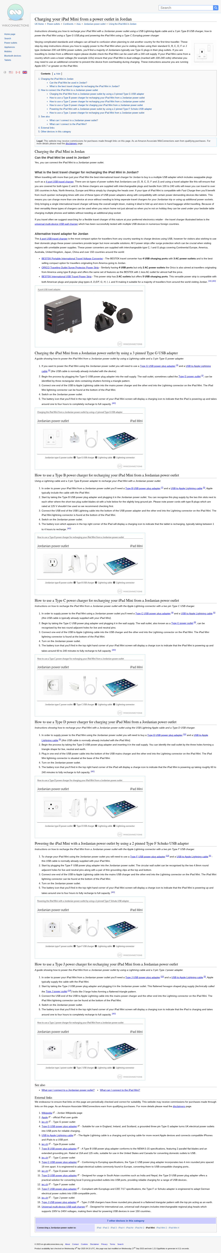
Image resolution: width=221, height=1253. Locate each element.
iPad (99, 1228)
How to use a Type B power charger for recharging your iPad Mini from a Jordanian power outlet (97, 97)
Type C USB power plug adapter (153, 613)
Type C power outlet (182, 623)
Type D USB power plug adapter (164, 735)
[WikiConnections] (15, 6)
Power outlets (10, 43)
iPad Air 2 (139, 1228)
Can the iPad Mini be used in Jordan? (68, 82)
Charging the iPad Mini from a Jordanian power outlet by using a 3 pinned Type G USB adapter (97, 94)
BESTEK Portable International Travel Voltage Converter (72, 258)
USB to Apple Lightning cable (186, 488)
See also (45, 116)
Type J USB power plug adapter (142, 977)
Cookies (84, 1244)
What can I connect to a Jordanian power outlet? (74, 120)
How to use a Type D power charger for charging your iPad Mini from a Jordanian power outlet (96, 105)
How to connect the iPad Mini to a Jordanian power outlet (69, 90)
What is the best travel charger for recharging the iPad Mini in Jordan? (84, 86)
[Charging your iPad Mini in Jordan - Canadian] (18, 72)
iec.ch (45, 1122)
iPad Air (129, 1228)
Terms (112, 1244)
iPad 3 (114, 1228)
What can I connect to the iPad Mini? (68, 124)
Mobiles (8, 51)
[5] (49, 370)
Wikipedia (47, 1113)
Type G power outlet (190, 376)
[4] (177, 365)
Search (7, 38)
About (67, 1244)
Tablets (7, 60)
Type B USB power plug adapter (142, 488)
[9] (172, 613)
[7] (162, 487)
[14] (69, 991)
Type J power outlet (56, 991)
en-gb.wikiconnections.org (52, 1244)
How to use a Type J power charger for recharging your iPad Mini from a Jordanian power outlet (97, 112)
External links (48, 127)
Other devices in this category (56, 131)
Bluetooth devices (12, 56)
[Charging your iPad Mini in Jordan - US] (11, 72)
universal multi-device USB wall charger (56, 224)
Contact (75, 1244)
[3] (202, 376)
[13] (167, 856)
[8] (195, 622)
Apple (45, 1117)
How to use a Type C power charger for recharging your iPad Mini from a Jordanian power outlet (97, 101)
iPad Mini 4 (174, 1228)
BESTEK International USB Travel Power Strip (67, 276)
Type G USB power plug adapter (157, 366)
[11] (184, 734)
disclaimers (71, 143)
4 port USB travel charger (60, 181)
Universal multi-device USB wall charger (63, 1206)
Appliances (9, 47)
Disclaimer (94, 1244)
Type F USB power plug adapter (147, 856)
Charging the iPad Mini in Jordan (57, 79)
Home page (9, 34)
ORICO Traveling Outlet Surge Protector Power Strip (70, 267)
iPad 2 (106, 1228)
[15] (162, 976)
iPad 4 (121, 1228)
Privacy (104, 1244)
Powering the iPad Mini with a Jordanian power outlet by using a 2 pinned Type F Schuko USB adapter (101, 109)
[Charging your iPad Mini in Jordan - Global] (5, 72)
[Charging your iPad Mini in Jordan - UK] (25, 72)
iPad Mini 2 (161, 1228)
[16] (210, 281)
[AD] (214, 281)
